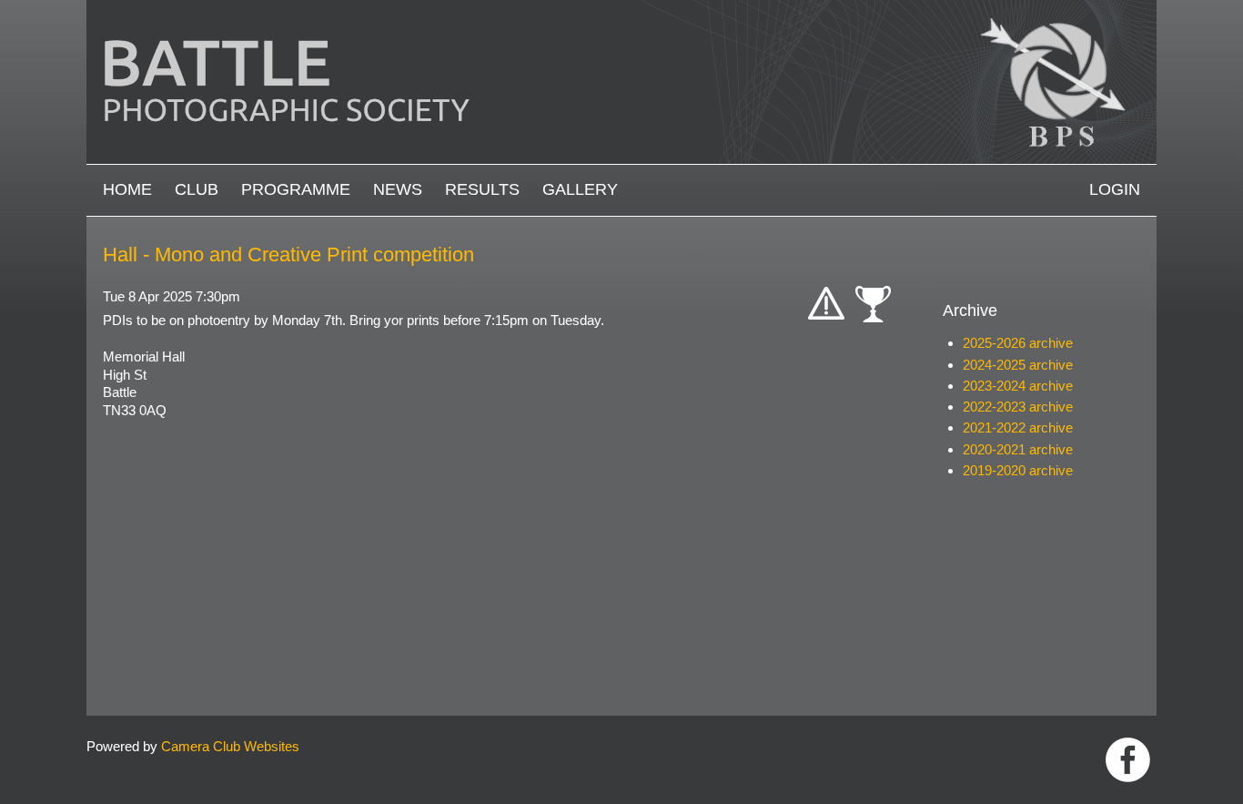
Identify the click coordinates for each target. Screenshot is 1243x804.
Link (1128, 760)
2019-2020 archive (1018, 470)
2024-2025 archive (1018, 364)
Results (482, 189)
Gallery (580, 189)
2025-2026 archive (1018, 343)
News (397, 189)
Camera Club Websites (230, 746)
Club (196, 189)
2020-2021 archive (1018, 449)
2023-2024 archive (1018, 385)
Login (1114, 189)
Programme (295, 189)
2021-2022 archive (1018, 427)
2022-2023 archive (1018, 406)
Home (127, 189)
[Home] (621, 8)
